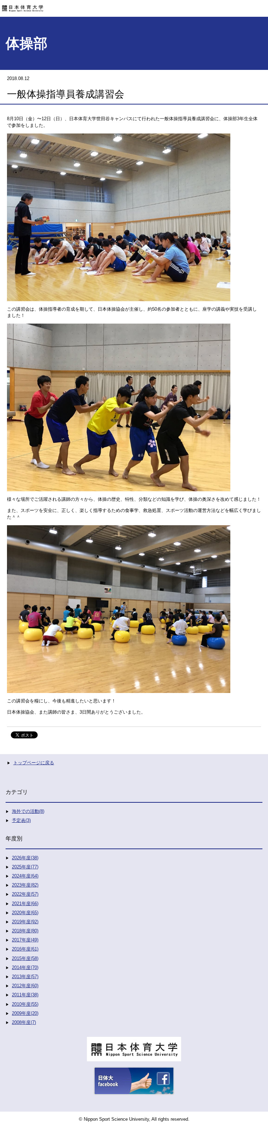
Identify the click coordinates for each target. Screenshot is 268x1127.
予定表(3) (21, 820)
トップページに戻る (33, 762)
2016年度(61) (25, 949)
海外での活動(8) (28, 811)
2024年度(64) (25, 876)
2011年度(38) (25, 994)
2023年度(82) (25, 885)
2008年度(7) (24, 1022)
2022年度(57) (25, 894)
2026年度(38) (25, 857)
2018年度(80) (25, 930)
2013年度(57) (25, 976)
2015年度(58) (25, 958)
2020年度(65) (25, 912)
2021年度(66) (25, 903)
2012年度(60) (25, 985)
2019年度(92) (25, 921)
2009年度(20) (25, 1013)
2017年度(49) (25, 939)
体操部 (26, 43)
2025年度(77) (25, 866)
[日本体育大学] (134, 6)
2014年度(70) (25, 967)
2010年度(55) (25, 1004)
